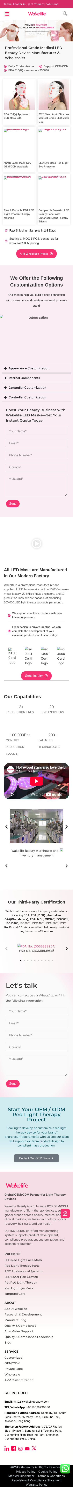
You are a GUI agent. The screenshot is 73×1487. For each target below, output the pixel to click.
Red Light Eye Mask (18, 1288)
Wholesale (12, 1374)
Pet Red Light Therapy (20, 1282)
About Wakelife (15, 1309)
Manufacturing (15, 1320)
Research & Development (23, 1314)
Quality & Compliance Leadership (28, 1337)
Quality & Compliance (20, 1325)
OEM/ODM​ (12, 1363)
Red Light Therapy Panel (22, 1265)
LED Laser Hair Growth (21, 1277)
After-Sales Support (18, 1331)
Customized (13, 1357)
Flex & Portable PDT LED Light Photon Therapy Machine (19, 214)
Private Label (14, 1369)
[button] (7, 14)
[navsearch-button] (66, 14)
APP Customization (18, 1380)
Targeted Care (14, 1294)
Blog (7, 1342)
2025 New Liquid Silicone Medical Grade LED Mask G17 (54, 118)
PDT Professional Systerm (23, 1271)
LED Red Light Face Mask (23, 1260)
